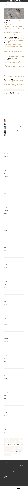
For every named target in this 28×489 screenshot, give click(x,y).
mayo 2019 (5, 358)
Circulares (6, 107)
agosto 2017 (5, 395)
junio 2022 (5, 253)
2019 (4, 439)
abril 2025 (5, 170)
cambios (16, 442)
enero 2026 (5, 150)
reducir (17, 451)
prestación (10, 451)
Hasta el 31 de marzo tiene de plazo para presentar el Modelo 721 (15, 130)
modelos (9, 449)
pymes (14, 451)
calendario (12, 442)
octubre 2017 (5, 389)
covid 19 (8, 444)
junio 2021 (5, 287)
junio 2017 (5, 401)
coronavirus (20, 442)
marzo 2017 (5, 409)
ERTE (8, 446)
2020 (7, 439)
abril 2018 (5, 372)
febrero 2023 (5, 230)
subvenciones (14, 453)
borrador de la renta (7, 442)
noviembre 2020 (6, 307)
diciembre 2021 (6, 270)
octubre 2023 (5, 207)
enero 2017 (5, 415)
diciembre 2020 (6, 304)
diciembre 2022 (6, 236)
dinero (14, 444)
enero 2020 (5, 335)
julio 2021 (5, 284)
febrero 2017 (5, 412)
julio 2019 (5, 352)
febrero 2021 (5, 298)
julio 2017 (5, 398)
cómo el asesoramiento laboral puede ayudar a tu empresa (17, 87)
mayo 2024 (5, 187)
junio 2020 (5, 321)
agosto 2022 (5, 247)
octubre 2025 (5, 159)
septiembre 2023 (6, 210)
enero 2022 (5, 267)
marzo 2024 (5, 193)
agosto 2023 (5, 213)
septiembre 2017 (6, 392)
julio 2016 (5, 429)
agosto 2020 (5, 315)
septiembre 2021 (6, 278)
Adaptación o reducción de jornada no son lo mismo (14, 133)
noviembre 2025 (6, 156)
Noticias (6, 89)
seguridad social (6, 453)
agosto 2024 (5, 179)
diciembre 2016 (6, 418)
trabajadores (19, 453)
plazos (20, 449)
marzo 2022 (5, 261)
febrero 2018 (5, 378)
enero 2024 (5, 199)
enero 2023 (5, 233)
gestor (11, 446)
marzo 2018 (5, 375)
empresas (5, 446)
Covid (5, 444)
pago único (16, 449)
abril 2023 (5, 224)
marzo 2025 (5, 173)
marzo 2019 (5, 364)
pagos (13, 449)
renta (20, 451)
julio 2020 (5, 318)
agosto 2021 (5, 281)
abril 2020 (5, 327)
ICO (13, 446)
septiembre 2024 (6, 176)
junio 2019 (5, 355)
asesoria (21, 439)
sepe (10, 453)
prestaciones (5, 451)
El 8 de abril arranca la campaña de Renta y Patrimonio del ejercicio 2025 (15, 119)
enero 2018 (5, 381)
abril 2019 (5, 361)
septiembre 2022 (6, 244)
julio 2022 (5, 250)
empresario (21, 444)
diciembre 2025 (6, 153)
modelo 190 (5, 449)
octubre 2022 (5, 241)
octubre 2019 (5, 344)
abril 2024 (5, 190)
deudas (11, 444)
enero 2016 (5, 432)
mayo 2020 (5, 324)
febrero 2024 (5, 196)
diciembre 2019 (6, 338)
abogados (12, 439)
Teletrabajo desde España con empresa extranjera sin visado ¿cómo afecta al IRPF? (15, 123)
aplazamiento (17, 439)
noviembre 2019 (6, 341)
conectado (10, 93)
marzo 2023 (5, 227)
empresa (18, 444)
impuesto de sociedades (19, 446)
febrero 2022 (5, 264)
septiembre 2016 (6, 426)
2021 (9, 439)
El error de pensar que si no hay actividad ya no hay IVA (14, 126)
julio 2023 (5, 216)
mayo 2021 (5, 290)
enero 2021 (5, 301)
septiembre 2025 (6, 162)
